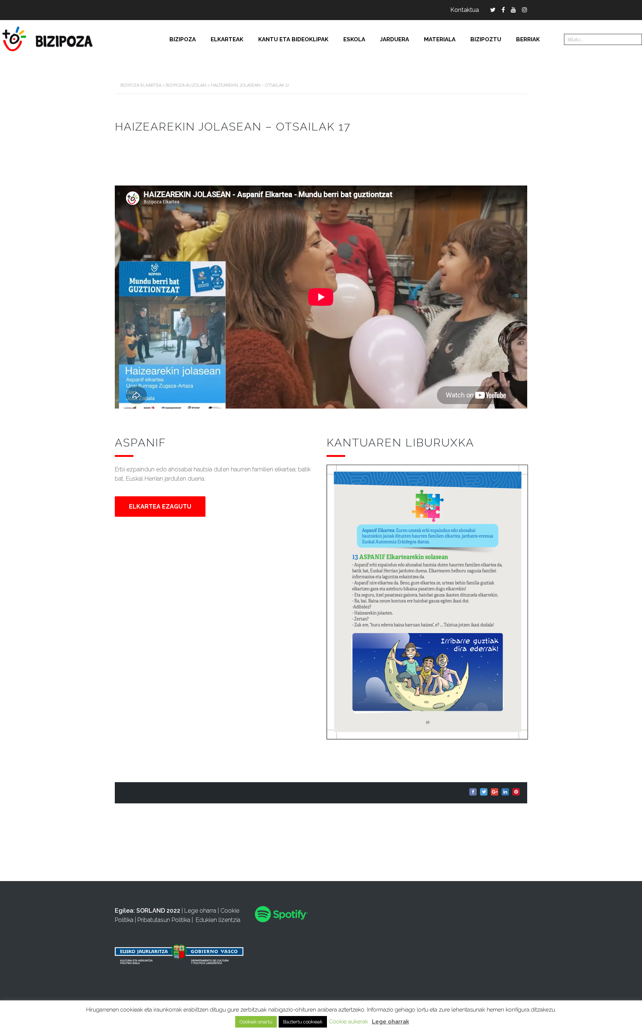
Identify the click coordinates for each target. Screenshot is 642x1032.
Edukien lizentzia (218, 919)
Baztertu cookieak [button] (302, 1022)
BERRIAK (528, 39)
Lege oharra (200, 910)
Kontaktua (464, 9)
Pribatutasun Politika (163, 919)
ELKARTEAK (227, 39)
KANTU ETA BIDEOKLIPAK (293, 39)
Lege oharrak (390, 1021)
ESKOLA (354, 39)
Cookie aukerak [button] (348, 1021)
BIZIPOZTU (485, 39)
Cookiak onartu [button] (256, 1022)
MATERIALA (439, 39)
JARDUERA (394, 39)
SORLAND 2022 (158, 910)
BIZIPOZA (182, 39)
